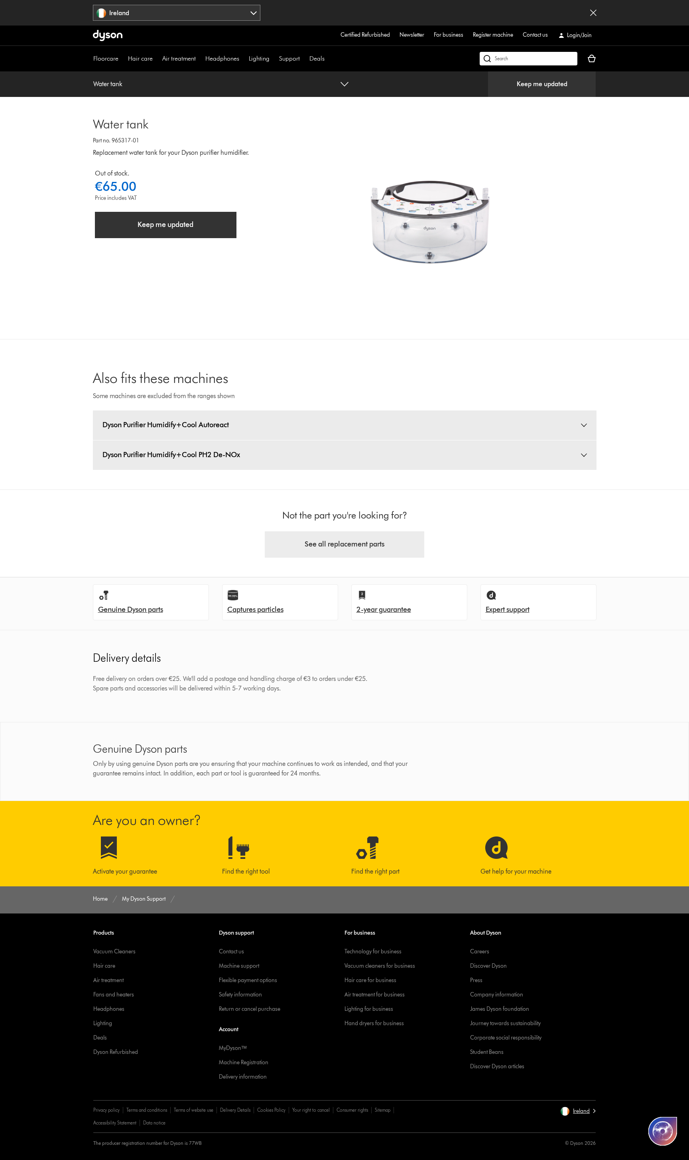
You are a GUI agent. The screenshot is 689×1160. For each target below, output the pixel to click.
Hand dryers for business (374, 1023)
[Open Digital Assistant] (662, 1131)
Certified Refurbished (365, 35)
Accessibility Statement (114, 1123)
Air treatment (179, 58)
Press (476, 980)
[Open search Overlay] (528, 58)
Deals (317, 58)
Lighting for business (368, 1009)
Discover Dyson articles (497, 1066)
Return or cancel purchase (249, 1009)
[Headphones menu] (243, 59)
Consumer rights (352, 1110)
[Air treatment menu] (200, 59)
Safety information (240, 994)
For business (448, 35)
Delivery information (243, 1076)
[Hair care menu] (157, 59)
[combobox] (177, 13)
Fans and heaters (113, 994)
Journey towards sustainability (505, 1023)
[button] (578, 1111)
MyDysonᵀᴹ (232, 1048)
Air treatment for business (374, 994)
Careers (479, 951)
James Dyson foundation (499, 1009)
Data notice (154, 1123)
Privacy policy (106, 1110)
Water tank (107, 84)
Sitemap (382, 1110)
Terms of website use (193, 1110)
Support (289, 58)
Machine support (239, 966)
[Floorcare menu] (122, 59)
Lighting (259, 58)
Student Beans (487, 1052)
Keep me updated (542, 84)
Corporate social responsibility (505, 1037)
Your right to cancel (311, 1110)
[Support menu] (304, 59)
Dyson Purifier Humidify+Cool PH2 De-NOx (171, 454)
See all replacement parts (344, 544)
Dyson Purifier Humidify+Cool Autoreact (165, 424)
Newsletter (412, 35)
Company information (496, 994)
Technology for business (373, 951)
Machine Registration (243, 1062)
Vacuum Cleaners (114, 951)
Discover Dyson (488, 966)
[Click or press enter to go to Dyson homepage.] (107, 35)
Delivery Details (235, 1110)
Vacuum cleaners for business (379, 966)
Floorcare (105, 58)
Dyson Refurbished (115, 1052)
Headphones (222, 58)
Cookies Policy (271, 1110)
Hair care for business (370, 980)
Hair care (140, 58)
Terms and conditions (146, 1110)
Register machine (493, 35)
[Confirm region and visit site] (593, 13)
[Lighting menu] (274, 59)
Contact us (535, 35)
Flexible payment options (248, 980)
